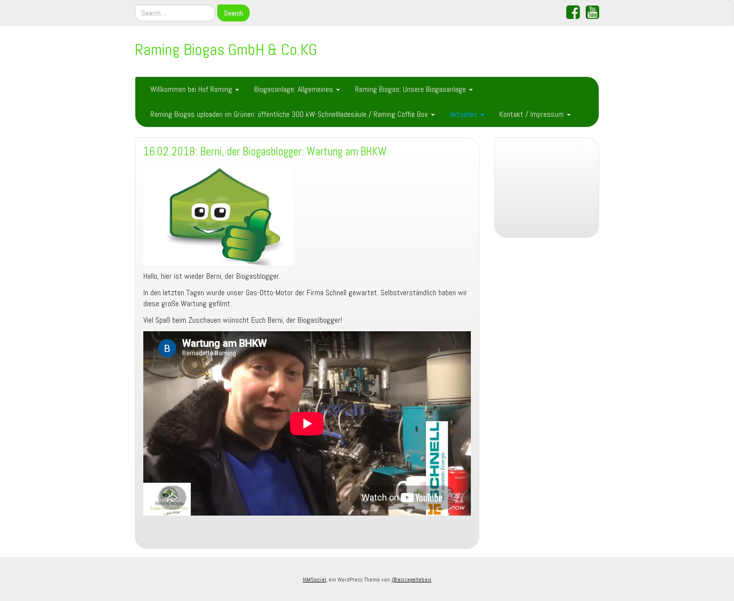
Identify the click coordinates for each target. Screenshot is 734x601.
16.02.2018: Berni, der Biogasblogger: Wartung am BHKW (264, 151)
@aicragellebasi (411, 579)
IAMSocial (314, 579)
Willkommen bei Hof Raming (192, 89)
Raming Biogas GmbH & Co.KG (226, 49)
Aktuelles (464, 114)
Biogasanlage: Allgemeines (294, 89)
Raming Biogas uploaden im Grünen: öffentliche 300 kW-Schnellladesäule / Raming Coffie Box (290, 114)
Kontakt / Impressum (532, 114)
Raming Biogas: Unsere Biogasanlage (411, 89)
